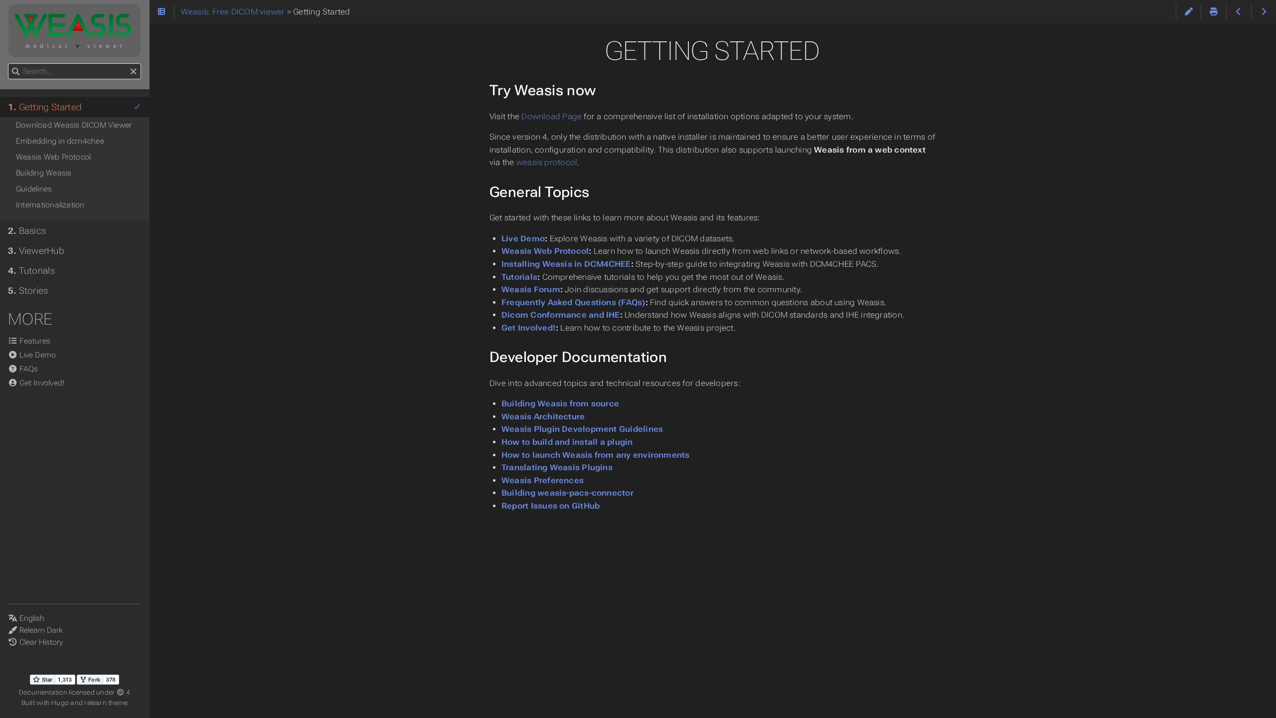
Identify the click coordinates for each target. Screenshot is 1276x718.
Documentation (44, 692)
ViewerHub (36, 251)
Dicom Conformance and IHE (560, 315)
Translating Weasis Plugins (557, 467)
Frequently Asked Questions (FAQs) (573, 302)
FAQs (27, 368)
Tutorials (519, 277)
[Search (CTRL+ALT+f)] (15, 72)
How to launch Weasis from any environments (595, 455)
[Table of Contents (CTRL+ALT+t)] (162, 11)
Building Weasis (43, 173)
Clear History (41, 642)
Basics (27, 231)
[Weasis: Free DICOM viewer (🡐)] (1239, 11)
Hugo (60, 703)
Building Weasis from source (560, 403)
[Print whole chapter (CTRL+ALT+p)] (1213, 11)
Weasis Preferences (542, 480)
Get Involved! (528, 328)
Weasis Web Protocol (545, 251)
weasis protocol (546, 162)
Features (33, 341)
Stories (28, 291)
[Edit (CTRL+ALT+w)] (1188, 11)
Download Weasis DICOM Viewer (74, 125)
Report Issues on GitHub (550, 506)
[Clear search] (133, 72)
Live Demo (523, 238)
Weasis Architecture (543, 416)
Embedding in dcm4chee (60, 141)
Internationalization (50, 204)
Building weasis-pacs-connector (567, 493)
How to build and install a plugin (567, 442)
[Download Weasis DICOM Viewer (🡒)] (1264, 11)
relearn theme (106, 703)
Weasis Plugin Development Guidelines (582, 429)
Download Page (551, 116)
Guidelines (34, 188)
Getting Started (45, 107)
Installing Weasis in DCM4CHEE (566, 264)
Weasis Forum (530, 289)
